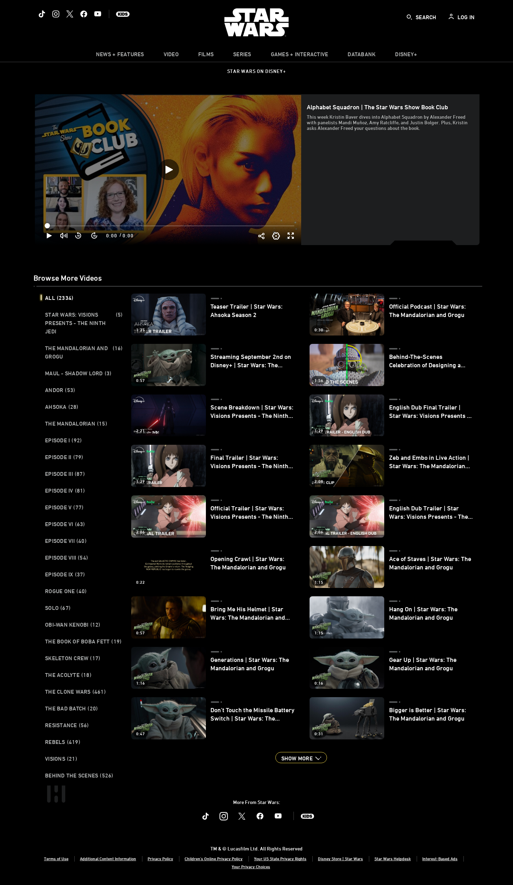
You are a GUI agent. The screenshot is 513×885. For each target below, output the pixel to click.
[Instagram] (55, 13)
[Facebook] (83, 13)
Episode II (64, 457)
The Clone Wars (75, 691)
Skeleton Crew (72, 658)
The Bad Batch (71, 708)
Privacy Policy (160, 858)
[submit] (409, 17)
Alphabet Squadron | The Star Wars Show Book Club (377, 106)
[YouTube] (97, 13)
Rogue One (66, 591)
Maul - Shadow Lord (78, 373)
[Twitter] (69, 13)
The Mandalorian (76, 423)
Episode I (63, 440)
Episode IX (65, 574)
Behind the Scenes (79, 775)
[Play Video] (168, 169)
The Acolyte (68, 675)
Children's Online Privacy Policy (214, 858)
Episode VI (65, 524)
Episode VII (66, 541)
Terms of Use (56, 858)
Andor (60, 390)
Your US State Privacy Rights (280, 858)
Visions (61, 758)
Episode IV (65, 490)
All (59, 298)
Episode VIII (66, 557)
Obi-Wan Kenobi (73, 624)
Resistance (67, 725)
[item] (120, 56)
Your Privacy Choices (251, 866)
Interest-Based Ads (440, 858)
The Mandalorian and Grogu (84, 352)
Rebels (62, 742)
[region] (169, 169)
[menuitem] (171, 56)
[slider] (170, 226)
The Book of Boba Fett (83, 641)
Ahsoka (62, 407)
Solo (57, 608)
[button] (78, 235)
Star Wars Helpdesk (392, 858)
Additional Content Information (108, 858)
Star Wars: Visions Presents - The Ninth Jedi (84, 322)
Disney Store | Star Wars (340, 858)
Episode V (64, 507)
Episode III (65, 474)
